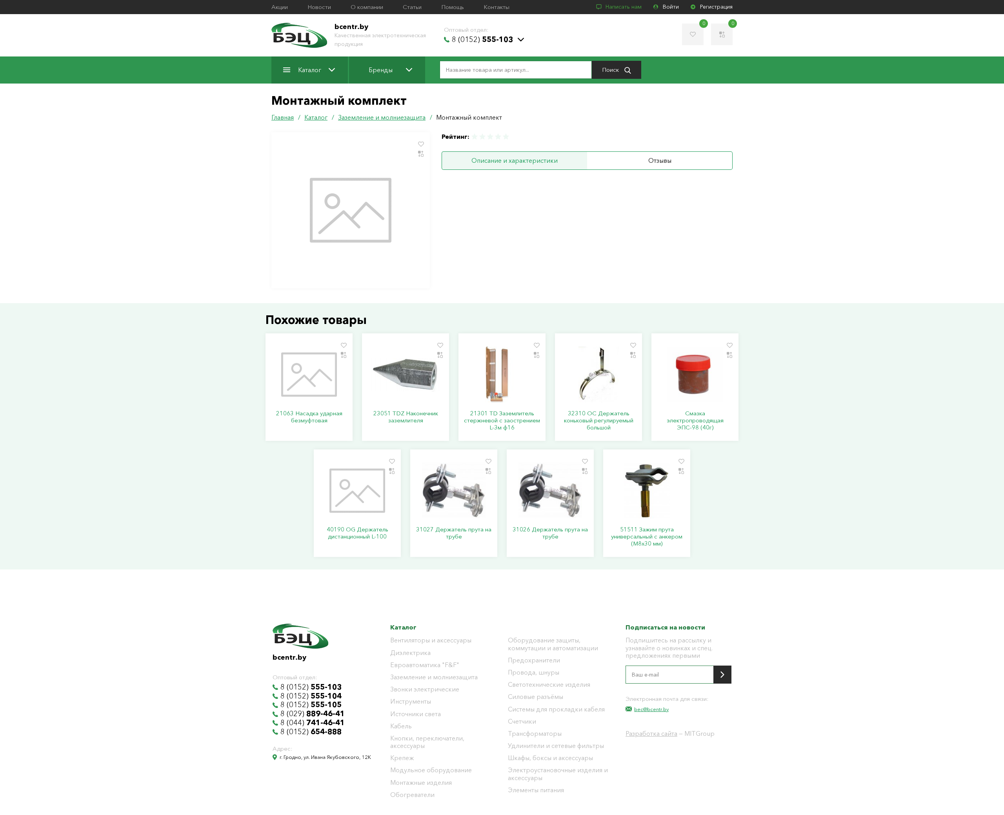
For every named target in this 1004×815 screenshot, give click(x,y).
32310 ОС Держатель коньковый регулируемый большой (598, 420)
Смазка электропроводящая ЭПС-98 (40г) (695, 420)
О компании (367, 7)
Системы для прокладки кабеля (556, 709)
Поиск (611, 69)
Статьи (412, 7)
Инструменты (410, 701)
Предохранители (534, 660)
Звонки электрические (424, 689)
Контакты (496, 7)
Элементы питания (536, 790)
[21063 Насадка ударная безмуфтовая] (309, 374)
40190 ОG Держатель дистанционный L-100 (357, 533)
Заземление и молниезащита (434, 677)
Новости (319, 7)
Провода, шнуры (533, 672)
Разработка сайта (651, 733)
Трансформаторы (535, 733)
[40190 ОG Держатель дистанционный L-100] (357, 490)
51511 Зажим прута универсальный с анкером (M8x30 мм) (646, 536)
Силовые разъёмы (535, 696)
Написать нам (624, 7)
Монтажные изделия (421, 782)
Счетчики (522, 721)
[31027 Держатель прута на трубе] (454, 490)
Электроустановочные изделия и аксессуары (558, 773)
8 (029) (312, 713)
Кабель (401, 726)
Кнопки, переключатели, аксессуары (427, 742)
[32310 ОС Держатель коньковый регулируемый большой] (598, 374)
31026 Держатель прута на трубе (550, 533)
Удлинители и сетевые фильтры (556, 746)
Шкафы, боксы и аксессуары (550, 758)
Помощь (452, 7)
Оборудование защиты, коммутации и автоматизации (553, 644)
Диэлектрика (410, 653)
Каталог (309, 70)
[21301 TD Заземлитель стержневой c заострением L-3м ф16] (502, 374)
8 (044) (312, 723)
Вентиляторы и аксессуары (430, 640)
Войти (671, 7)
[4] (498, 136)
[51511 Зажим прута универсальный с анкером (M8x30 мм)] (647, 490)
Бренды (381, 70)
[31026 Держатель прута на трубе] (550, 490)
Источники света (415, 714)
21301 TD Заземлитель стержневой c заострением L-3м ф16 (502, 420)
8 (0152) (482, 39)
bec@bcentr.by (651, 709)
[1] (474, 136)
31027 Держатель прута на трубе (453, 533)
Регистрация (716, 7)
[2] (482, 136)
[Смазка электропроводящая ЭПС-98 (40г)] (695, 374)
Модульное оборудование (431, 770)
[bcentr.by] (299, 35)
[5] (505, 136)
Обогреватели (412, 795)
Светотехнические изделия (549, 684)
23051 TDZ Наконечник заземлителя (405, 417)
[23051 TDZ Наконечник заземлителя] (405, 374)
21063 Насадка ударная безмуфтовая (309, 417)
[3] (490, 136)
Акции (279, 7)
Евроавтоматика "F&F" (424, 665)
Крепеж (402, 758)
